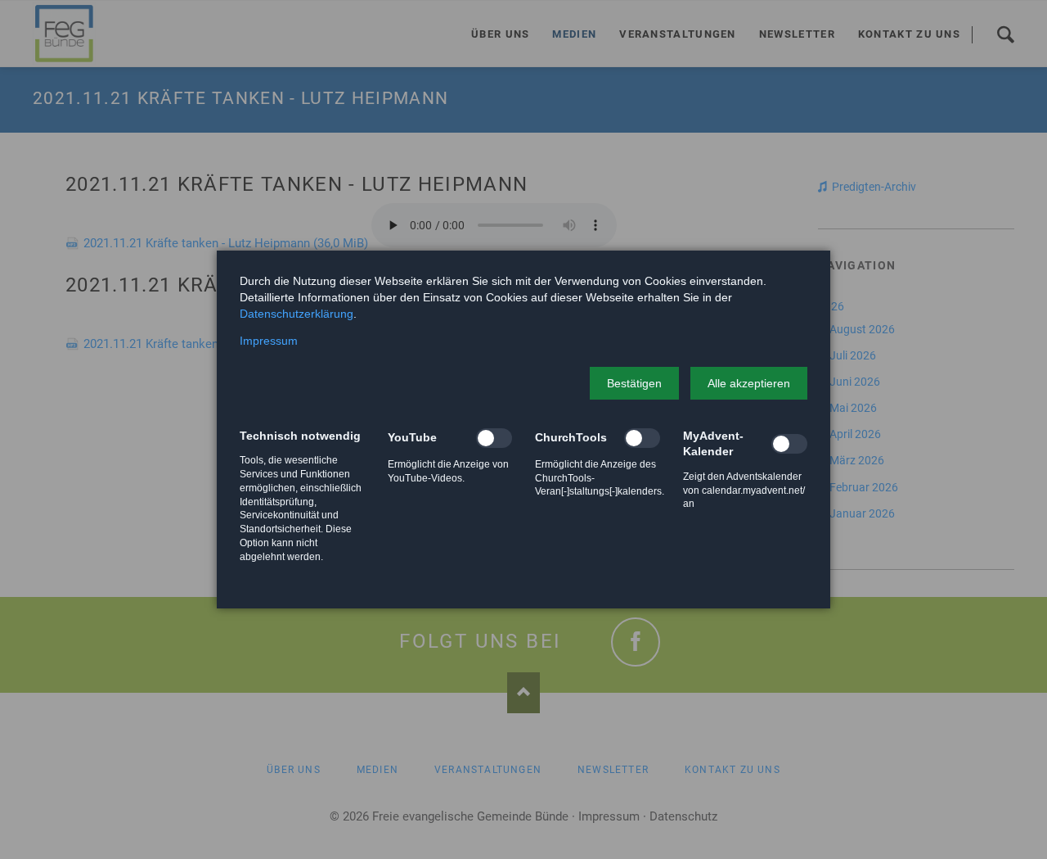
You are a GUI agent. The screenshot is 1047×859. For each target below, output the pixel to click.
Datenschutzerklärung (296, 313)
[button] (634, 383)
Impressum (269, 340)
